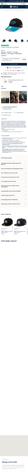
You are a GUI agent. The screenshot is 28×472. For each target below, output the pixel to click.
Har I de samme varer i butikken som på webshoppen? (10, 186)
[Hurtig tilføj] (12, 227)
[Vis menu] (1, 6)
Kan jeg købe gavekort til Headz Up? (9, 199)
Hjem (3, 10)
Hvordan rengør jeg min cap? (8, 195)
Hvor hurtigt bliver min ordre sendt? (9, 172)
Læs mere (10, 82)
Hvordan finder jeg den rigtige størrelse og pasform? (11, 164)
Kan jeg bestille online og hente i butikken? (11, 191)
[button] (23, 4)
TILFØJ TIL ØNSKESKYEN (14, 67)
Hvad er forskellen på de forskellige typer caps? (12, 168)
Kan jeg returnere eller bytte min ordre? (10, 177)
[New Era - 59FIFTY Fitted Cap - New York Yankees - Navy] (20, 222)
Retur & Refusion (5, 135)
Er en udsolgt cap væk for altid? (8, 181)
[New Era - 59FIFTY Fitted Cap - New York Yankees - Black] (7, 222)
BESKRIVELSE (4, 118)
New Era (2, 50)
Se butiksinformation (7, 108)
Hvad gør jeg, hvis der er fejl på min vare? (10, 203)
